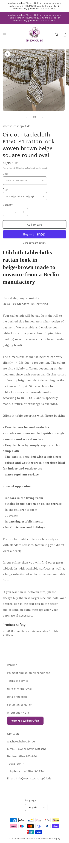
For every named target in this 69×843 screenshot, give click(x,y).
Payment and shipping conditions (28, 672)
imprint (12, 665)
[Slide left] (27, 117)
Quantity (8, 204)
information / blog (18, 712)
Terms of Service (17, 680)
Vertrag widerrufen (25, 720)
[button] (4, 35)
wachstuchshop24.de (28, 838)
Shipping (20, 168)
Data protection (17, 696)
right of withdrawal (19, 688)
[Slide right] (42, 117)
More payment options (34, 242)
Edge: (6, 189)
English (33, 807)
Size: (5, 173)
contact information (19, 704)
